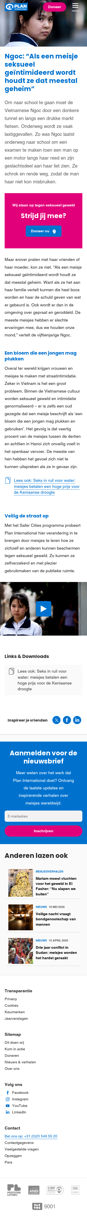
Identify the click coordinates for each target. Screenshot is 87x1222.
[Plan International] (16, 7)
